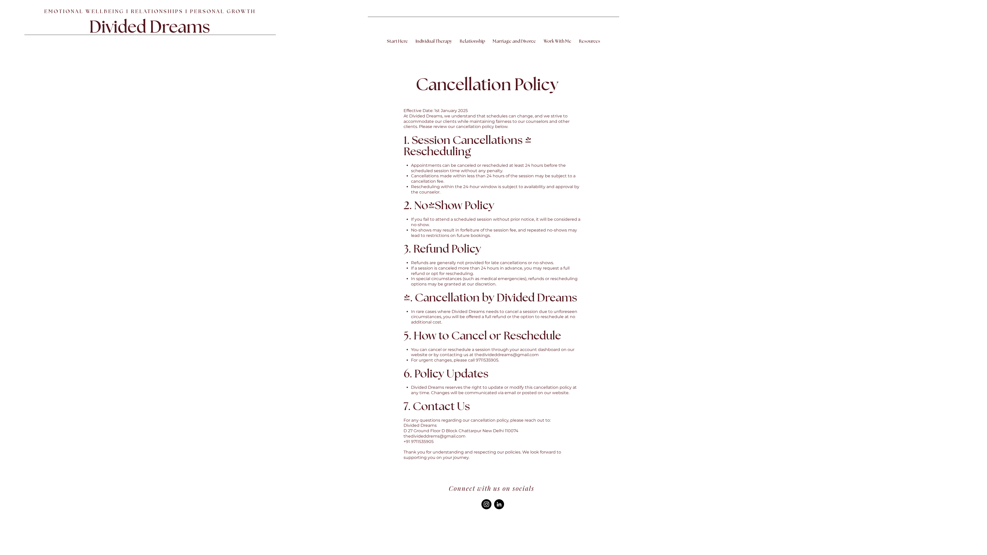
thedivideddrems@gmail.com (434, 436)
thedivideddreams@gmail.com (506, 354)
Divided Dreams (149, 27)
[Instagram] (486, 504)
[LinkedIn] (499, 504)
